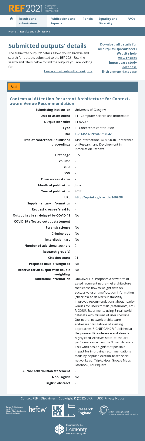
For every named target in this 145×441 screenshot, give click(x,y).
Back (14, 87)
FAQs (131, 19)
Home (12, 31)
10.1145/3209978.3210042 (93, 134)
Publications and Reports (63, 21)
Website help (127, 53)
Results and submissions (28, 21)
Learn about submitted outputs (68, 71)
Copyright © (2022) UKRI (76, 398)
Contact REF (29, 398)
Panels (88, 19)
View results (127, 58)
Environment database (119, 71)
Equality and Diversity (108, 21)
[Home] (11, 18)
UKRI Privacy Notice (110, 398)
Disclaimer (48, 398)
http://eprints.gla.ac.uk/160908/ (99, 197)
